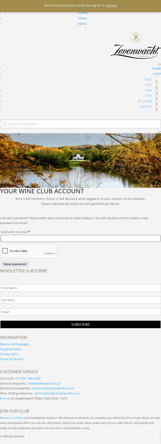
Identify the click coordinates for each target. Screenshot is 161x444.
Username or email (22, 232)
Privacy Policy (9, 354)
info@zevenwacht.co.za (44, 383)
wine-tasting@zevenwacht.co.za (57, 393)
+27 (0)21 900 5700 (28, 378)
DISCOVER (145, 101)
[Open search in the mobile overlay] (80, 124)
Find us (5, 398)
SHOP (157, 74)
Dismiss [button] (111, 5)
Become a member (11, 418)
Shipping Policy (10, 349)
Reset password (15, 264)
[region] (80, 160)
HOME (156, 68)
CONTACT (145, 107)
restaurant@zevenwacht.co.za (52, 388)
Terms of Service (11, 359)
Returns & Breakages (14, 344)
